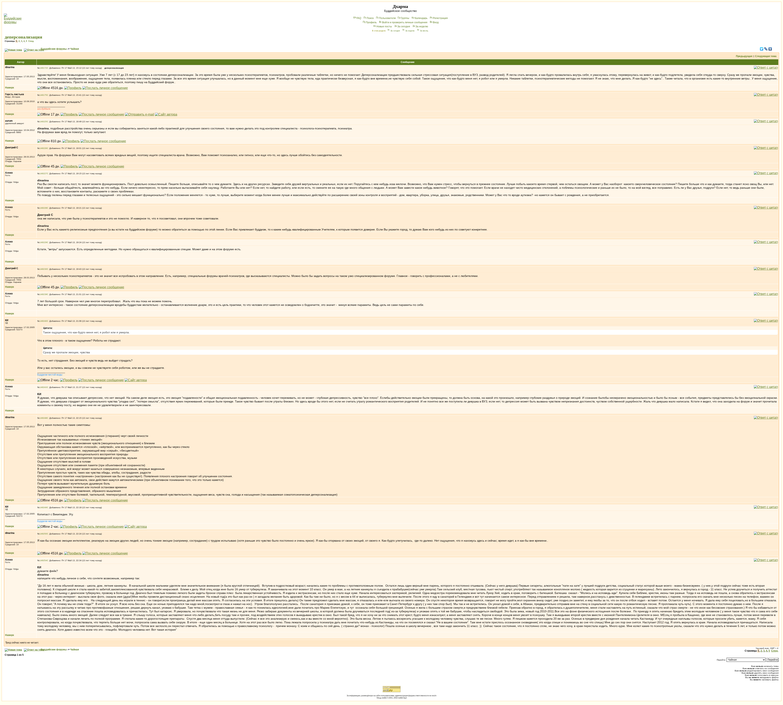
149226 (43, 148)
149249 (43, 507)
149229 (43, 242)
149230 (43, 269)
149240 (43, 321)
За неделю (422, 26)
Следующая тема (765, 56)
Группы (405, 18)
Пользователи (387, 18)
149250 (43, 534)
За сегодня (403, 26)
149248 (43, 418)
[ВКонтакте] (770, 49)
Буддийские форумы (54, 48)
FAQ (358, 18)
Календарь (421, 18)
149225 (43, 121)
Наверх (9, 87)
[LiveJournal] (766, 49)
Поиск (370, 18)
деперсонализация (23, 37)
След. (31, 41)
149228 (43, 208)
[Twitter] (762, 49)
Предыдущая (744, 56)
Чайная (74, 48)
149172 (43, 68)
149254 (43, 560)
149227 (43, 173)
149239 (43, 294)
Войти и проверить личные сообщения (404, 22)
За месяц (424, 31)
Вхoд (436, 22)
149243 (43, 387)
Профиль (371, 22)
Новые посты (384, 26)
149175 (43, 95)
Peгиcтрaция (440, 18)
